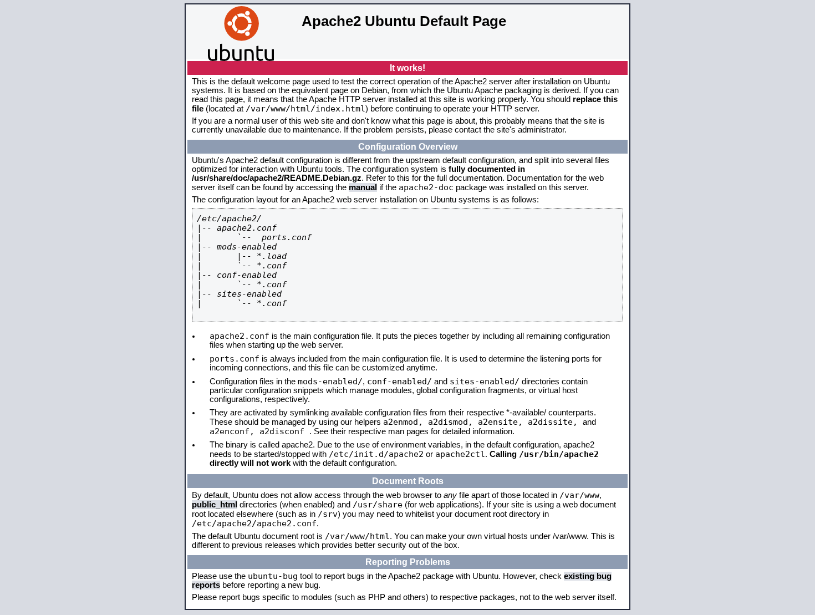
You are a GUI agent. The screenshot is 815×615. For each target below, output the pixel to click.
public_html (214, 504)
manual (363, 187)
